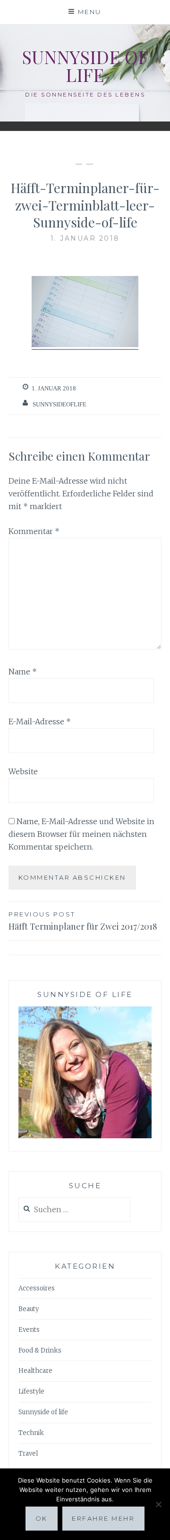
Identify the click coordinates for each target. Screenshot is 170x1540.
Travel (28, 1454)
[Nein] (158, 1504)
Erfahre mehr (103, 1518)
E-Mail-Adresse (39, 721)
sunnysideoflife (59, 404)
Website (23, 771)
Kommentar (34, 531)
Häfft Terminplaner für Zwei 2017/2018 (82, 921)
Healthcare (35, 1371)
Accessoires (36, 1288)
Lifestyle (31, 1391)
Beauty (28, 1309)
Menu (90, 12)
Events (29, 1330)
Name (22, 671)
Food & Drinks (39, 1350)
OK (41, 1518)
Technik (31, 1433)
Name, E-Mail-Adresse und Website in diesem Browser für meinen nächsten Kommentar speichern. (81, 834)
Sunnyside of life (85, 66)
